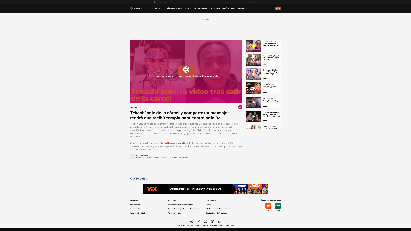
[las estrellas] (136, 8)
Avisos (208, 204)
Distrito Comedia (207, 2)
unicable (195, 2)
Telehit (218, 2)
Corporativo (134, 200)
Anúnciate (172, 200)
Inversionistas (135, 209)
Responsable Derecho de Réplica (180, 204)
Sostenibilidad (211, 200)
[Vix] (278, 8)
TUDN (176, 2)
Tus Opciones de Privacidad (216, 213)
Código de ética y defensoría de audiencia (184, 209)
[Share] (240, 107)
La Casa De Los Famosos (250, 2)
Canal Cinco (185, 2)
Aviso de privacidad (137, 213)
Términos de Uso (174, 213)
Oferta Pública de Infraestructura (218, 209)
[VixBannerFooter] (205, 189)
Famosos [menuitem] (158, 8)
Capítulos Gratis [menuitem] (173, 8)
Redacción (144, 155)
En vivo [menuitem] (241, 8)
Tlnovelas (236, 2)
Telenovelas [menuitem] (190, 8)
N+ (171, 2)
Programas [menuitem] (203, 8)
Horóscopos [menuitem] (228, 8)
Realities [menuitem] (215, 8)
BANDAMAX (227, 2)
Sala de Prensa (135, 204)
